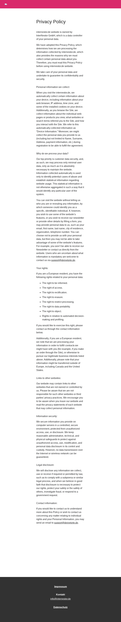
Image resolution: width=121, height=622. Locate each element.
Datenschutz (60, 607)
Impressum (60, 586)
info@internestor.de (60, 599)
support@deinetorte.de (63, 260)
